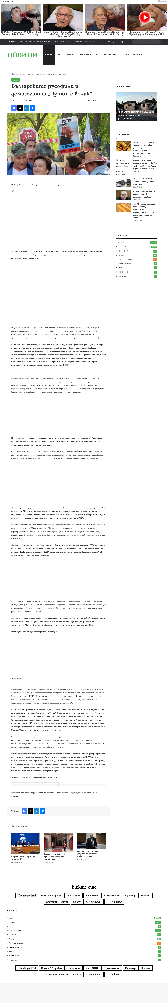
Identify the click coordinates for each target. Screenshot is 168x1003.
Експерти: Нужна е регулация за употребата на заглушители (136, 115)
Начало (16, 74)
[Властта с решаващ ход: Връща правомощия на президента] (58, 842)
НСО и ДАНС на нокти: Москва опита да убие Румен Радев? (143, 181)
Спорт (77, 901)
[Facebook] (14, 108)
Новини (23, 74)
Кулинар (121, 255)
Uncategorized (124, 264)
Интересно (122, 276)
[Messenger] (32, 108)
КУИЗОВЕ (122, 268)
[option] (136, 106)
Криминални (112, 895)
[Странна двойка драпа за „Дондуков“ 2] (25, 843)
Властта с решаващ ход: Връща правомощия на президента (56, 856)
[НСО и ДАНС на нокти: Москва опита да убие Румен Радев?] (123, 182)
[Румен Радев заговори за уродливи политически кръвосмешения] (91, 841)
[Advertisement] (58, 305)
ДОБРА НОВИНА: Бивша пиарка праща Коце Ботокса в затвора (144, 194)
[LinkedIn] (26, 108)
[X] (20, 108)
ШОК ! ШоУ (123, 251)
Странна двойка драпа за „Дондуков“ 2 (23, 857)
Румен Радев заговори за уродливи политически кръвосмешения (88, 853)
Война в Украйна (124, 247)
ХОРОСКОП (123, 272)
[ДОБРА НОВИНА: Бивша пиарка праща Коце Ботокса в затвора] (123, 195)
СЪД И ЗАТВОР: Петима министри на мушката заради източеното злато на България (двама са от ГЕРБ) (144, 147)
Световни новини (125, 259)
